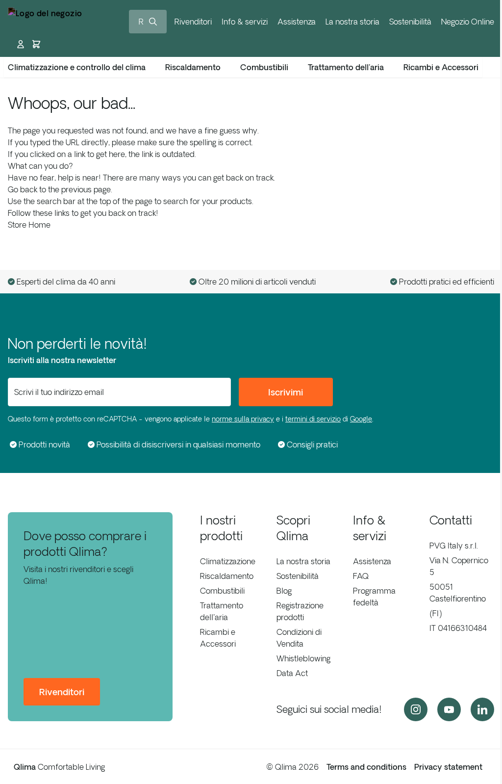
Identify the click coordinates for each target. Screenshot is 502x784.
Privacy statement (448, 766)
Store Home (29, 224)
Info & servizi (245, 21)
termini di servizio (313, 419)
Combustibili (222, 590)
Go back (22, 189)
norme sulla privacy (243, 419)
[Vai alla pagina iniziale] (45, 21)
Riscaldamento (226, 576)
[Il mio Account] (20, 44)
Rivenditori (193, 21)
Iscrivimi (285, 392)
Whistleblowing (303, 658)
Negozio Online (467, 21)
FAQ (361, 576)
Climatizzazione (227, 561)
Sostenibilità (410, 21)
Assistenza (296, 21)
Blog (284, 590)
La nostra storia (352, 21)
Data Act (292, 673)
